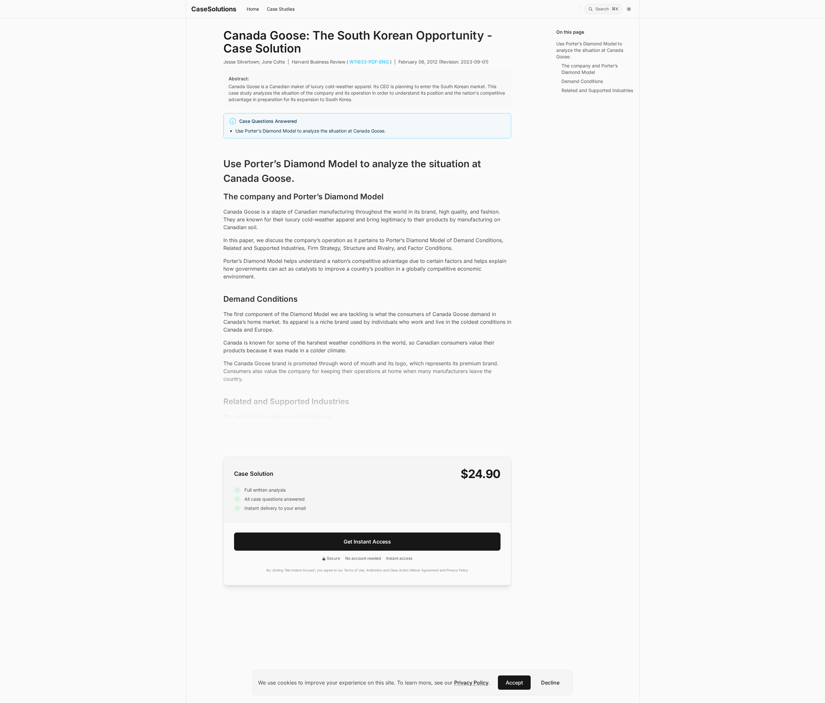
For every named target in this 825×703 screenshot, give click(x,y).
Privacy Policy (471, 682)
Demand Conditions (582, 81)
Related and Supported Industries (597, 90)
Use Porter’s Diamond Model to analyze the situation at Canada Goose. (589, 50)
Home (253, 9)
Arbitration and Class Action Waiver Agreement (402, 570)
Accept (514, 682)
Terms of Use (354, 570)
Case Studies (281, 9)
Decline (550, 682)
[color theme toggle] (629, 9)
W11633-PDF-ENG (369, 61)
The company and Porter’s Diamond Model (589, 69)
